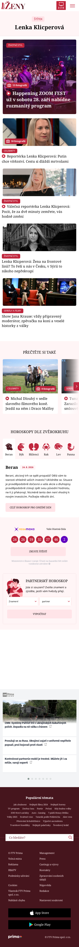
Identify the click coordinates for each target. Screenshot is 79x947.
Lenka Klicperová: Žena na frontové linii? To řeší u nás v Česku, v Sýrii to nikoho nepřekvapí (32, 266)
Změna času (28, 808)
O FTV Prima (15, 853)
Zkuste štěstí (38, 551)
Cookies (12, 885)
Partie (40, 808)
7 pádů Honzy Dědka (58, 812)
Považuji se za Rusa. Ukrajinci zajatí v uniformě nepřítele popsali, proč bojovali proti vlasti (38, 742)
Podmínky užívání (18, 875)
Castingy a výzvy (49, 864)
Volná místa (15, 858)
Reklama (13, 864)
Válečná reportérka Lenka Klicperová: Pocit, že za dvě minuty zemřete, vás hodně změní (36, 211)
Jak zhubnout (20, 804)
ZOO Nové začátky (20, 812)
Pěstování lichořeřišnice (28, 821)
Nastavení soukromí (51, 900)
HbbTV (12, 870)
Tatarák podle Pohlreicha (48, 816)
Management (47, 853)
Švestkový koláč (61, 825)
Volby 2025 (12, 816)
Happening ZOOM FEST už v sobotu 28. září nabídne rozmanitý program (38, 99)
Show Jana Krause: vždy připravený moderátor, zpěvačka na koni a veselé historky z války (33, 321)
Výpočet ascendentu (53, 821)
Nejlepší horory (58, 804)
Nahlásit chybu (16, 900)
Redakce (44, 891)
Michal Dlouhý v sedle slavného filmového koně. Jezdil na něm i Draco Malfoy (30, 403)
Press (43, 858)
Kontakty (45, 870)
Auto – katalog (38, 812)
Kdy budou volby (63, 808)
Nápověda (45, 885)
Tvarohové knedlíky (20, 825)
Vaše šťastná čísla (56, 529)
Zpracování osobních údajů (52, 877)
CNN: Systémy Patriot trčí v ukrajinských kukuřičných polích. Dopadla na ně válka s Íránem (35, 724)
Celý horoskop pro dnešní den (30, 507)
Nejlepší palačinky (42, 825)
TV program (14, 808)
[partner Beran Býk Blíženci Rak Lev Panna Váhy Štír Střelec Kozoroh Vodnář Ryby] (55, 601)
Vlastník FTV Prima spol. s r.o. (19, 892)
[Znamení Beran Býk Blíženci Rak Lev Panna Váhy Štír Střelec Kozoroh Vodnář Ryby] (22, 601)
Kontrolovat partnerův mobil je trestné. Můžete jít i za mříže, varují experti (36, 760)
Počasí (49, 808)
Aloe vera (67, 816)
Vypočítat (39, 614)
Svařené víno (26, 816)
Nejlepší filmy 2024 (38, 804)
